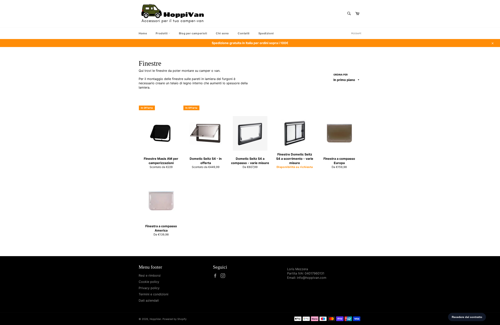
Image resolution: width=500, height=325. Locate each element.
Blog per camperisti (193, 33)
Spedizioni (266, 33)
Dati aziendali (149, 300)
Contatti (244, 33)
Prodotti (162, 33)
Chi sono (222, 33)
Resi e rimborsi (150, 275)
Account (356, 33)
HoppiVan (155, 319)
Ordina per (340, 74)
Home (143, 33)
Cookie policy (149, 282)
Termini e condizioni (153, 294)
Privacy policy (149, 288)
